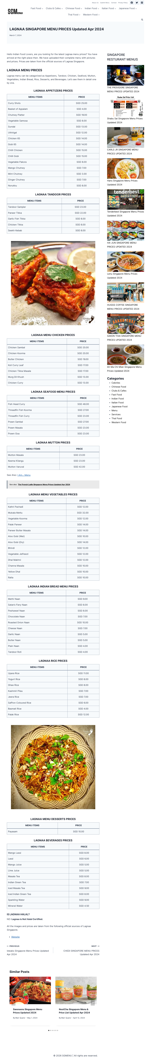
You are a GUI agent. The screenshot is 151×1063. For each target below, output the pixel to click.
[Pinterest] (142, 2)
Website (15, 937)
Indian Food (118, 398)
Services (116, 414)
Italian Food (118, 402)
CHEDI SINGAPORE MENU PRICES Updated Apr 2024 (81, 950)
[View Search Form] (142, 20)
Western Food (119, 422)
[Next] (93, 1003)
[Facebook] (132, 2)
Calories (116, 382)
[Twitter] (137, 2)
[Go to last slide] (13, 1003)
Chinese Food (119, 386)
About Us (95, 3)
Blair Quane (20, 1018)
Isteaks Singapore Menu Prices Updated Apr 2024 (28, 950)
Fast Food (117, 394)
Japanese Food (119, 406)
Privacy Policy (123, 3)
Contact (114, 3)
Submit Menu (104, 3)
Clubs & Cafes (119, 390)
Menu (115, 410)
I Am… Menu (24, 475)
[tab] (48, 1030)
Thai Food (117, 418)
